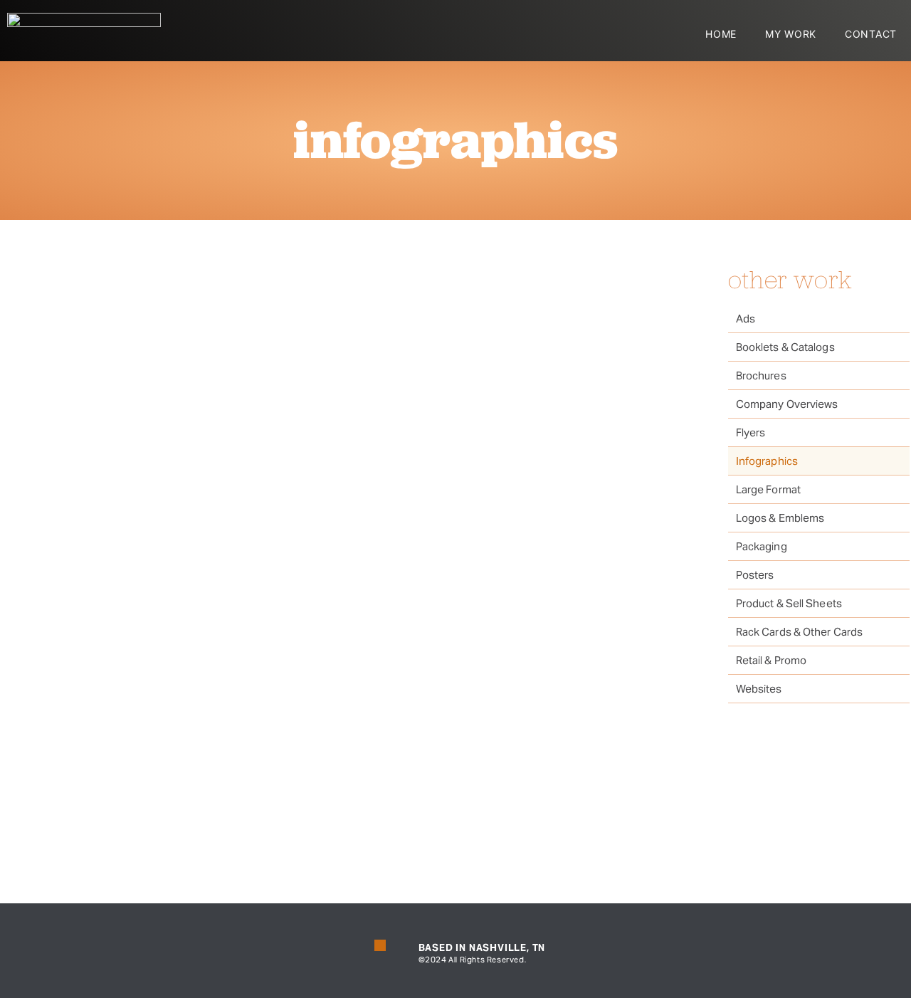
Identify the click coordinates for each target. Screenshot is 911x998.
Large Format (768, 489)
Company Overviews (787, 404)
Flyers (751, 432)
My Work (790, 34)
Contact (871, 34)
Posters (755, 575)
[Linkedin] (380, 945)
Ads (745, 318)
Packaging (761, 546)
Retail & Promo (771, 660)
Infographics (767, 461)
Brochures (761, 375)
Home (721, 34)
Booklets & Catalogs (785, 347)
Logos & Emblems (780, 518)
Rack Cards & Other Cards (799, 632)
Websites (759, 688)
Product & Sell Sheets (789, 603)
